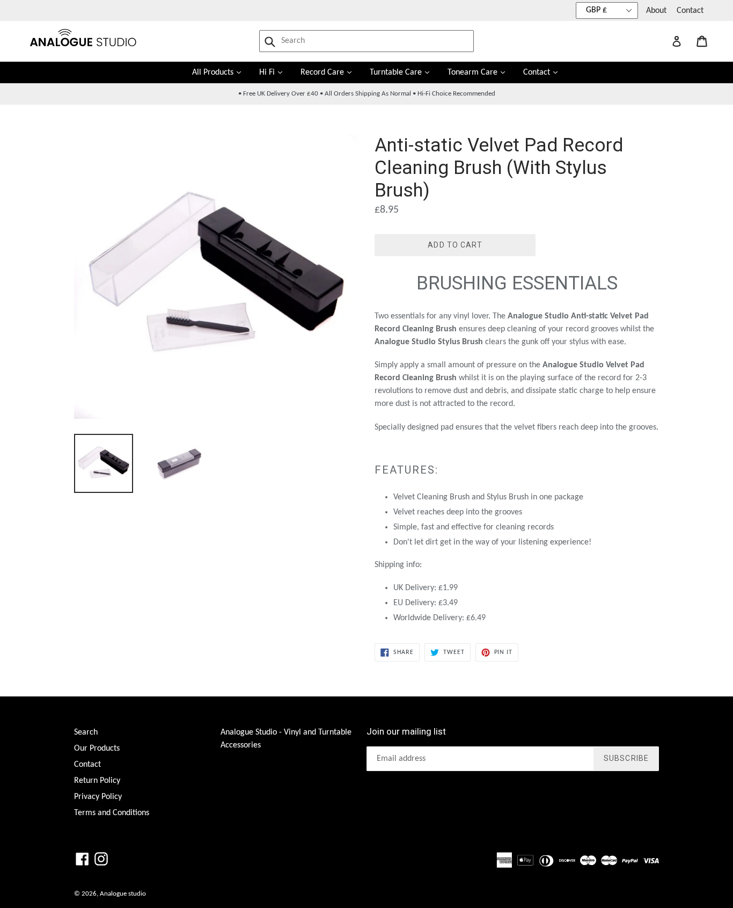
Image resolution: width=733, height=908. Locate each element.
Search (86, 732)
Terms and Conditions (111, 813)
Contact (690, 10)
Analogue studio (123, 893)
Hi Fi (274, 72)
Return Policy (97, 780)
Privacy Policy (98, 797)
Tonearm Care (480, 72)
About (656, 10)
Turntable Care (403, 72)
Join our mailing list (406, 731)
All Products (220, 72)
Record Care (330, 72)
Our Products (97, 748)
